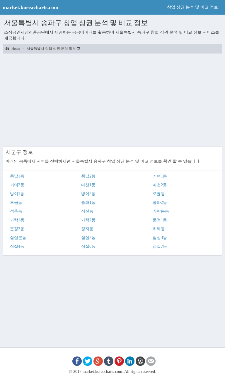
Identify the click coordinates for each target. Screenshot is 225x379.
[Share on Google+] (98, 361)
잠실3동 (160, 237)
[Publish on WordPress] (140, 361)
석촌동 (16, 211)
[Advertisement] (112, 99)
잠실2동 (88, 237)
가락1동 (17, 220)
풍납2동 (88, 176)
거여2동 (17, 185)
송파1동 (88, 202)
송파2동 (160, 202)
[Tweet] (87, 361)
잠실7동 (160, 246)
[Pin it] (119, 361)
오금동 (16, 202)
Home (15, 48)
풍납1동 (17, 176)
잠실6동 (88, 246)
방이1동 (17, 194)
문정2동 (17, 229)
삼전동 (87, 211)
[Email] (151, 361)
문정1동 (160, 220)
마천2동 (160, 185)
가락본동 (161, 211)
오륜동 (159, 194)
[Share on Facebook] (77, 361)
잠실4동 (17, 246)
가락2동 (88, 220)
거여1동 (160, 176)
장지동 (87, 229)
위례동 (159, 229)
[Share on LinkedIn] (129, 361)
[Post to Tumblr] (108, 361)
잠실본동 (18, 237)
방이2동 (88, 194)
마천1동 (88, 185)
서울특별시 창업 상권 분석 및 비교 (53, 48)
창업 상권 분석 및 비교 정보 (192, 7)
